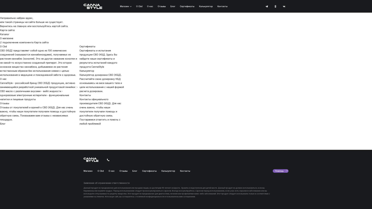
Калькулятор (206, 6)
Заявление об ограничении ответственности (107, 183)
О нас (150, 6)
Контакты (222, 6)
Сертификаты (187, 6)
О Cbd (139, 6)
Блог (172, 6)
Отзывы (162, 6)
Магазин (124, 6)
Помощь (279, 171)
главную (22, 26)
